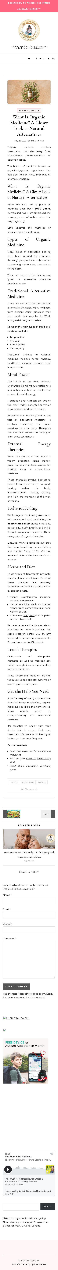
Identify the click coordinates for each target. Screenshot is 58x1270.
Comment (9, 938)
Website (7, 924)
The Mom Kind (37, 141)
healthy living (28, 782)
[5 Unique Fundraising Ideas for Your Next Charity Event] (9, 814)
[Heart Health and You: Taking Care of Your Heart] (48, 814)
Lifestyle (34, 111)
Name (7, 894)
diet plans (29, 615)
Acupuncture (17, 337)
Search (47, 1206)
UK (23, 1225)
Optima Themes (38, 1264)
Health (23, 111)
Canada (36, 1225)
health (14, 782)
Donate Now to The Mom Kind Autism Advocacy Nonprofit (29, 6)
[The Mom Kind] (29, 31)
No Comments (29, 789)
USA (17, 1225)
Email (7, 909)
